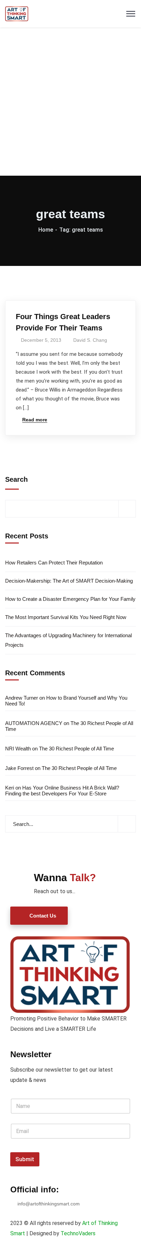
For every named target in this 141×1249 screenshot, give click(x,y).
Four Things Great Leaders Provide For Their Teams (63, 322)
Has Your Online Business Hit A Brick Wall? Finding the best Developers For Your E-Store (62, 790)
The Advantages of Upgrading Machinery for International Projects (68, 640)
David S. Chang (90, 340)
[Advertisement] (70, 101)
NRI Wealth (18, 748)
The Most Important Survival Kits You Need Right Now (65, 617)
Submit (24, 1159)
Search (16, 479)
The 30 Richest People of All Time (76, 748)
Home (45, 229)
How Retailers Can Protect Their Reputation (54, 562)
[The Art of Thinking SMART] (16, 13)
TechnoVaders (78, 1233)
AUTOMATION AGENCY (33, 723)
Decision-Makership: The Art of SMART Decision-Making (69, 581)
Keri (9, 788)
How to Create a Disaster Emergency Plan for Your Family (70, 599)
